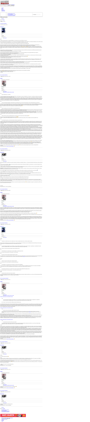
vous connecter (8, 4)
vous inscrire (13, 4)
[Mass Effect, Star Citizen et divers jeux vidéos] (8, 206)
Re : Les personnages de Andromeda (3, 341)
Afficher (24, 256)
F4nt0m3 (1, 78)
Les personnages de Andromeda (3, 23)
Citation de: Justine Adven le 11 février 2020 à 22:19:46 (6, 296)
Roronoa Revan (2, 152)
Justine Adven (2, 26)
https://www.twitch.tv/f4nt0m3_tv (10, 220)
